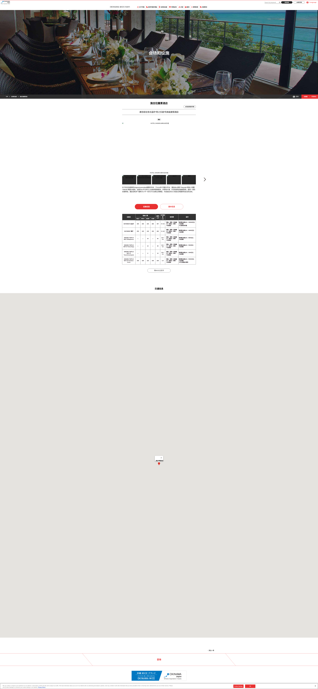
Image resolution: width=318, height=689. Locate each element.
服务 (188, 7)
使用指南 (287, 2)
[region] (159, 686)
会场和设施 (164, 7)
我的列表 (300, 2)
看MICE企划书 (159, 270)
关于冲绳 (141, 7)
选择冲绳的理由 (152, 7)
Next (205, 180)
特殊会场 (174, 7)
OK (250, 686)
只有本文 (313, 96)
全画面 (305, 96)
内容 (182, 7)
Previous (114, 180)
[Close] (161, 458)
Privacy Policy (41, 687)
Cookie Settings (238, 686)
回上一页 (211, 650)
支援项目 (204, 7)
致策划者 (195, 7)
